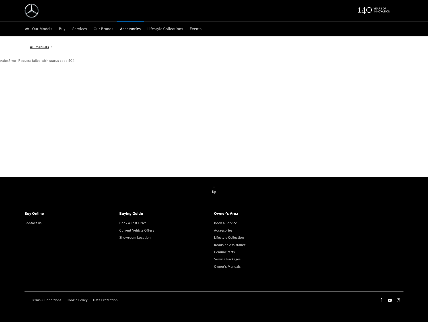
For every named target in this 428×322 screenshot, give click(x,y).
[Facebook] (381, 300)
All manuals (39, 47)
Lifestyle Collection (229, 237)
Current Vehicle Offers (136, 230)
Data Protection (105, 300)
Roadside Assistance (230, 245)
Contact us (33, 223)
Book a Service (225, 223)
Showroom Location (135, 237)
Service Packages (227, 259)
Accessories (223, 230)
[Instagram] (398, 300)
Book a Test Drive (132, 223)
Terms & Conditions (46, 300)
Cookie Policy (77, 300)
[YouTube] (390, 300)
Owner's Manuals (227, 266)
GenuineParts (224, 252)
